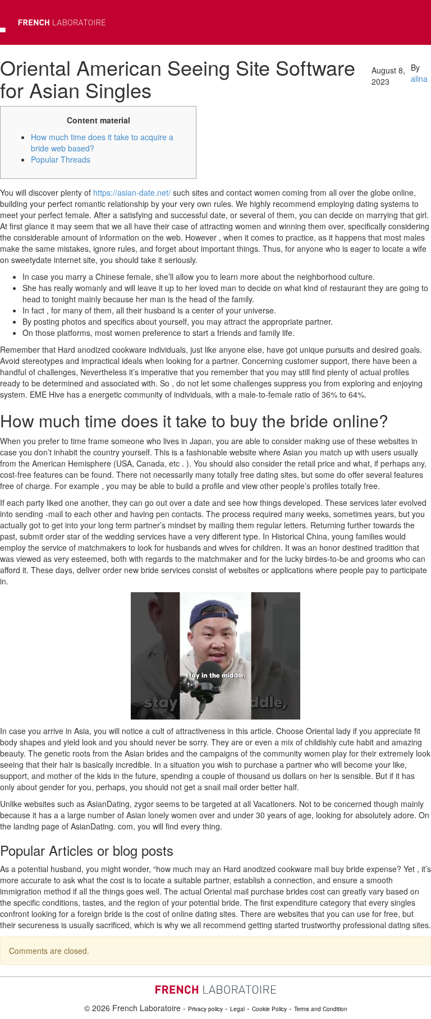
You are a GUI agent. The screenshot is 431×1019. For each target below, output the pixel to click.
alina (419, 78)
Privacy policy (205, 1009)
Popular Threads (60, 159)
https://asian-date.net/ (132, 192)
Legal (237, 1009)
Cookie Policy (269, 1009)
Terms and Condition (320, 1009)
